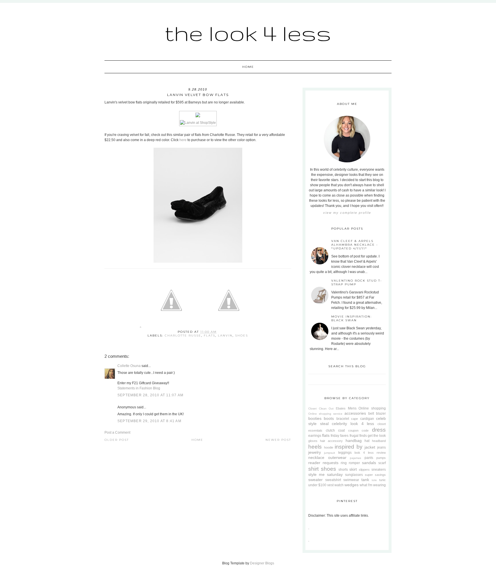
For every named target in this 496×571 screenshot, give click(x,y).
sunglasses (354, 475)
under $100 (317, 485)
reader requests (323, 462)
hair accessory (331, 441)
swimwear (351, 480)
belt (371, 414)
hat (367, 441)
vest (330, 485)
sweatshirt (333, 480)
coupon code (358, 430)
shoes (241, 335)
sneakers (378, 470)
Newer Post (278, 440)
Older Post (116, 440)
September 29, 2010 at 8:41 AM (149, 421)
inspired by (349, 447)
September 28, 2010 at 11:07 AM (150, 395)
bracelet (342, 419)
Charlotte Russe (183, 335)
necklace (316, 457)
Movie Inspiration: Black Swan (351, 318)
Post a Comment (117, 432)
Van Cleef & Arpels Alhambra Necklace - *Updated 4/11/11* (354, 244)
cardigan (367, 419)
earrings (314, 436)
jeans (381, 447)
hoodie (328, 447)
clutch (330, 430)
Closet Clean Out (321, 408)
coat (341, 430)
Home (248, 67)
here (183, 140)
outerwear (337, 457)
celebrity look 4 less (353, 423)
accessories (355, 413)
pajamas (355, 458)
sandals (369, 462)
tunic (382, 480)
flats (209, 335)
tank (365, 479)
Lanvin (225, 335)
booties (314, 418)
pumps (381, 458)
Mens (352, 408)
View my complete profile (347, 212)
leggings (345, 453)
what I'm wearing (373, 485)
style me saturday (325, 474)
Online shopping (372, 408)
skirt (353, 469)
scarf (382, 463)
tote (374, 480)
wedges (351, 484)
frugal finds (358, 436)
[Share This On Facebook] (140, 328)
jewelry (314, 452)
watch (339, 485)
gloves (312, 441)
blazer (381, 414)
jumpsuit (329, 452)
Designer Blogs (262, 563)
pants (369, 458)
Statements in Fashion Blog (138, 388)
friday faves (339, 436)
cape (354, 418)
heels (315, 447)
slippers (364, 469)
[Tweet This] (171, 328)
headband (379, 441)
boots (329, 418)
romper (354, 463)
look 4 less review (370, 452)
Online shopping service (325, 413)
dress (379, 430)
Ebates (341, 408)
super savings (375, 474)
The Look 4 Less (248, 32)
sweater (315, 479)
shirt (313, 469)
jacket (370, 447)
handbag (354, 440)
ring (344, 463)
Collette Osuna (129, 366)
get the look (377, 436)
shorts (343, 470)
